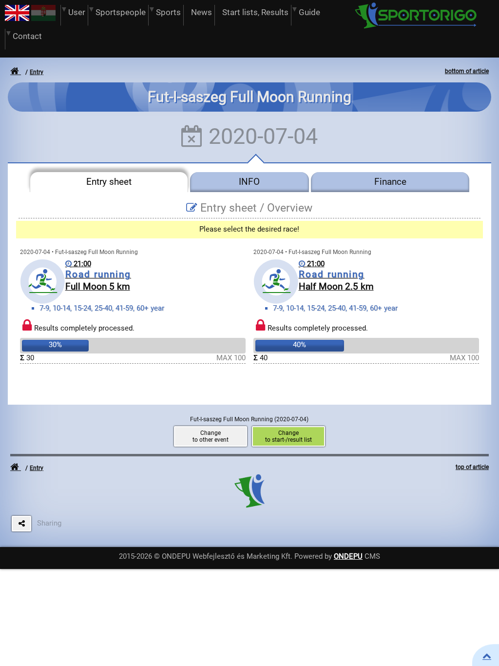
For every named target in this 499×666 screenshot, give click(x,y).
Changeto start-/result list (288, 436)
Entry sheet (109, 181)
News (201, 12)
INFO (249, 181)
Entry (36, 72)
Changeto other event (210, 436)
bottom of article (467, 71)
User (76, 12)
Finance (390, 181)
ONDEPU (348, 556)
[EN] (17, 18)
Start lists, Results (255, 12)
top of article (472, 467)
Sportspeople (121, 12)
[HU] (43, 18)
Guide (309, 12)
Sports (168, 12)
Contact (27, 36)
